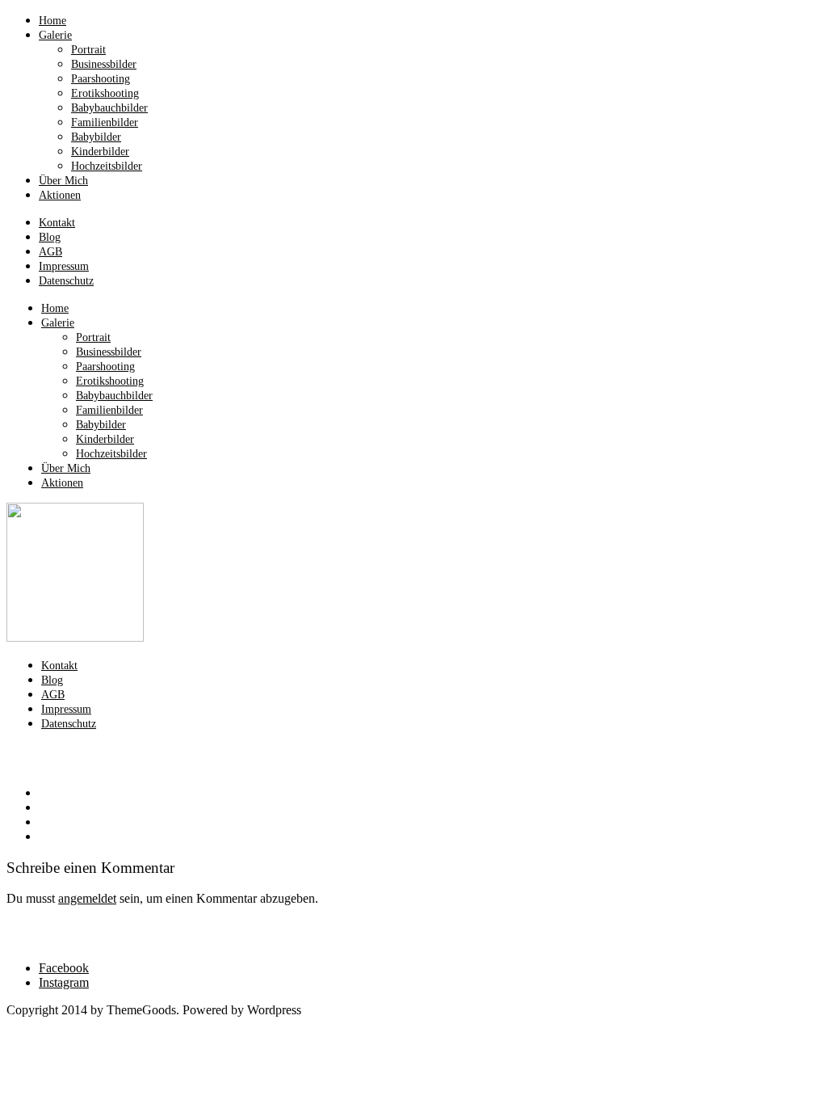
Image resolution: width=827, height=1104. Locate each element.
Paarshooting (100, 79)
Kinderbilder (100, 151)
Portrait (88, 50)
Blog (50, 237)
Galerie (55, 35)
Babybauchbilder (109, 108)
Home (52, 21)
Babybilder (96, 137)
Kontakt (57, 223)
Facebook (64, 968)
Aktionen (60, 195)
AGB (50, 252)
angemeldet (87, 898)
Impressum (64, 266)
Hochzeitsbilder (106, 166)
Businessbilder (103, 64)
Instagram (64, 982)
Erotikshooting (105, 93)
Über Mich (63, 181)
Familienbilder (104, 122)
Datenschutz (66, 281)
